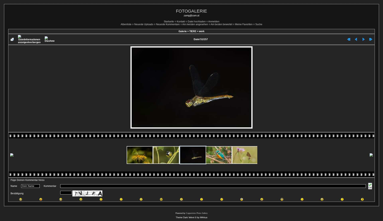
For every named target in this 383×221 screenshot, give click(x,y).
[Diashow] (49, 39)
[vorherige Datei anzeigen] (356, 39)
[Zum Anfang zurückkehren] (348, 39)
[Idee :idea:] (322, 199)
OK (370, 187)
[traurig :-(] (121, 199)
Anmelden (213, 21)
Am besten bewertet (221, 24)
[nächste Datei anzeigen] (363, 39)
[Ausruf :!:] (342, 199)
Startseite (169, 21)
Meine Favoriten (244, 24)
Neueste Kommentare (168, 24)
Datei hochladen (197, 21)
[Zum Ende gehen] (370, 39)
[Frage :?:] (362, 199)
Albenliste (126, 24)
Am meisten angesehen (195, 24)
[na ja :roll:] (281, 199)
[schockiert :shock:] (241, 199)
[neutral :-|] (101, 199)
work (201, 31)
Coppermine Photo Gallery (197, 213)
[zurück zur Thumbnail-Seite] (12, 39)
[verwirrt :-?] (201, 199)
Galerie (183, 31)
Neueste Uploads (143, 24)
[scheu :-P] (40, 199)
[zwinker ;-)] (302, 199)
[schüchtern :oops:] (221, 199)
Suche (258, 24)
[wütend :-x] (261, 199)
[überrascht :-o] (181, 199)
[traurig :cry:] (141, 199)
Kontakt (181, 21)
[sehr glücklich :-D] (60, 199)
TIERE (192, 31)
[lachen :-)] (80, 199)
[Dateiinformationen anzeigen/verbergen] (29, 39)
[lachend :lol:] (20, 199)
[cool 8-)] (161, 199)
